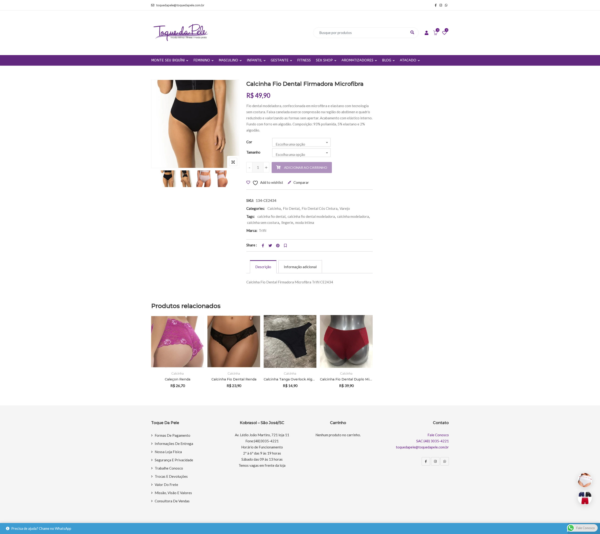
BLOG (386, 60)
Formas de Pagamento (172, 435)
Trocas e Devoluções (171, 476)
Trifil (262, 230)
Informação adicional (300, 267)
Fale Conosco (438, 435)
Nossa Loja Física (168, 452)
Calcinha (274, 208)
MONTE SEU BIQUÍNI (168, 60)
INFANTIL (254, 60)
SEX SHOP (324, 60)
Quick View (194, 354)
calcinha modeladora (353, 216)
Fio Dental (291, 208)
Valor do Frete (166, 484)
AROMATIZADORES (357, 60)
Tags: (250, 216)
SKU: (250, 200)
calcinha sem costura (263, 222)
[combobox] (301, 142)
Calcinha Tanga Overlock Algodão (290, 379)
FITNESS (304, 60)
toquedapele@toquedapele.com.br (180, 5)
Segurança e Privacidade (174, 460)
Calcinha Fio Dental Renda (233, 379)
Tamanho (253, 152)
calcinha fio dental (271, 216)
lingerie (287, 222)
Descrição (263, 267)
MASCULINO (228, 60)
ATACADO (408, 60)
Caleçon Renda (177, 379)
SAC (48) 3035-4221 (432, 441)
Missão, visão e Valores (173, 493)
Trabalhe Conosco (169, 468)
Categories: (255, 208)
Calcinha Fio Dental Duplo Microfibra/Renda (346, 379)
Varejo (345, 208)
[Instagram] (435, 461)
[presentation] (154, 357)
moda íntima (304, 222)
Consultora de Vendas (172, 501)
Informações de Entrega (174, 443)
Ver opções (194, 328)
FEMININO (201, 60)
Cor (249, 142)
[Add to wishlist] (194, 341)
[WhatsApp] (444, 461)
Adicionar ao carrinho (305, 167)
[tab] (263, 266)
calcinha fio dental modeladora (311, 216)
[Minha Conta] (426, 33)
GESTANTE (280, 60)
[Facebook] (426, 461)
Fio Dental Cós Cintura (320, 208)
